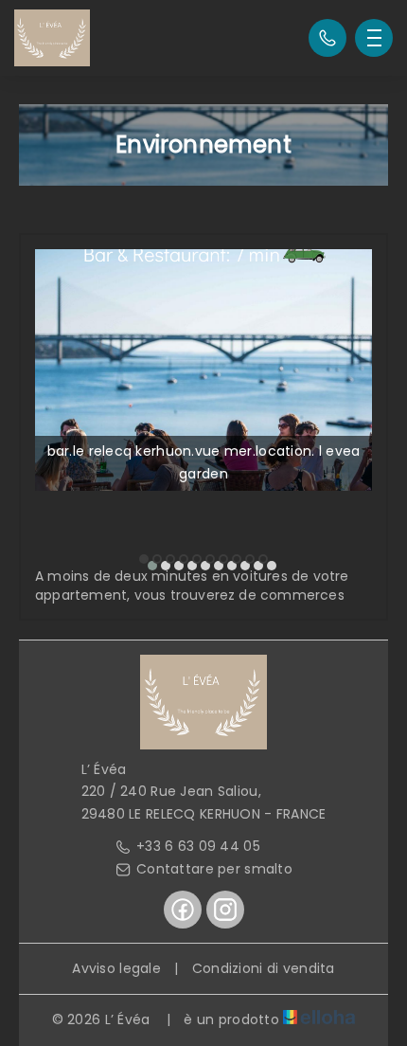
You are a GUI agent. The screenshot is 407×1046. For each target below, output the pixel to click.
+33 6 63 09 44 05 (198, 846)
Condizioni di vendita (263, 968)
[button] (144, 559)
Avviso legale (116, 968)
